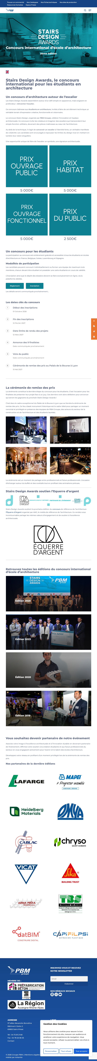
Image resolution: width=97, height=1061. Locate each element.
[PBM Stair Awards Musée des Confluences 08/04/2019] (70, 460)
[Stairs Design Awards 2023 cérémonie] (26, 430)
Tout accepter (81, 1051)
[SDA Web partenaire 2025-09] (26, 903)
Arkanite (18, 1057)
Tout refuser (66, 1051)
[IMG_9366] (70, 430)
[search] (85, 10)
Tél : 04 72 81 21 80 (15, 1035)
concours (56, 509)
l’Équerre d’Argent (14, 512)
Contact (11, 1041)
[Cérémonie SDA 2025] (26, 460)
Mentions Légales (32, 1055)
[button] (90, 10)
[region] (66, 1038)
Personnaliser (51, 1051)
